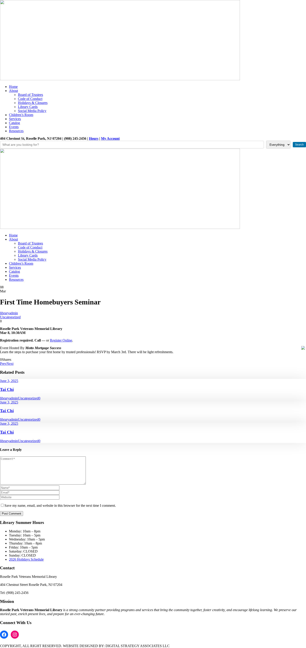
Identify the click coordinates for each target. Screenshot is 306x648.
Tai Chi (7, 389)
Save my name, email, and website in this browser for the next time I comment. (60, 505)
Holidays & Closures (32, 103)
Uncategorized (10, 317)
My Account (110, 138)
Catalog (14, 123)
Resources (16, 131)
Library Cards (28, 107)
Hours (93, 138)
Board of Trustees (30, 95)
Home (13, 87)
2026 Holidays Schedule (26, 559)
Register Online (61, 340)
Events (14, 127)
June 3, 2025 (9, 381)
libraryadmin (9, 313)
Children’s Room (21, 115)
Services (15, 119)
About (13, 91)
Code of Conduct (30, 99)
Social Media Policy (32, 111)
